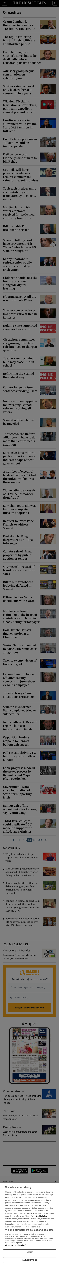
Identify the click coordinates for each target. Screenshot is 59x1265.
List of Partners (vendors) (15, 1245)
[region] (29, 1224)
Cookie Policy (41, 1216)
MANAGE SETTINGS (29, 1260)
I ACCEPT (29, 1252)
